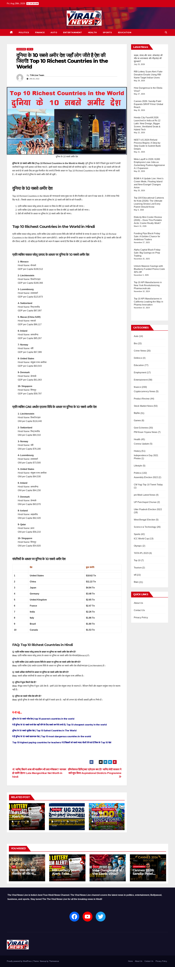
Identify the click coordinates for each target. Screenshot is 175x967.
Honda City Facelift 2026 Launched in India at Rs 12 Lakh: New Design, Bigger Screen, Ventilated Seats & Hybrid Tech (147, 123)
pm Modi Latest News (144, 495)
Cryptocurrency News (144, 391)
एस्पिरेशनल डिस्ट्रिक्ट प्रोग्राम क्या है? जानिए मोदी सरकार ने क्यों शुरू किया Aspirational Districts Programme (94, 771)
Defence (138, 358)
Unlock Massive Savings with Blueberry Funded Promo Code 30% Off (149, 269)
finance (40, 32)
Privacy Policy (141, 617)
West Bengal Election (144, 520)
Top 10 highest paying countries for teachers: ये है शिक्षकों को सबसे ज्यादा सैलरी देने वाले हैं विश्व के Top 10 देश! (61, 742)
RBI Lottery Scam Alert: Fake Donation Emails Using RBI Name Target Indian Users (148, 74)
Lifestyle (138, 466)
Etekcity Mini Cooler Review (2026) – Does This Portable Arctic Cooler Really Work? (148, 220)
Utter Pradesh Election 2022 (148, 509)
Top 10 (29, 49)
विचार (136, 582)
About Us (138, 603)
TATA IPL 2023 (141, 553)
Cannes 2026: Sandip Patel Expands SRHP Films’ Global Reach (148, 104)
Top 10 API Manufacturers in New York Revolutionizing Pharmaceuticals (148, 285)
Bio (135, 343)
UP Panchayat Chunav (145, 502)
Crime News (140, 351)
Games (137, 420)
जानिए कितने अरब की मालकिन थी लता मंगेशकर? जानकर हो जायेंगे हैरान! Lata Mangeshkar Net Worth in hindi (39, 773)
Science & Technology (145, 527)
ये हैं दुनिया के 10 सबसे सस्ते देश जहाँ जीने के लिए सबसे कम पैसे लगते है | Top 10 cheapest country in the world (59, 724)
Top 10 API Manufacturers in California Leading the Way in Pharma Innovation (148, 301)
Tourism (138, 567)
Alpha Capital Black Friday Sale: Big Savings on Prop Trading (147, 253)
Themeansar (54, 961)
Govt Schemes (141, 428)
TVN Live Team (37, 75)
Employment (140, 372)
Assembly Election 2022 (146, 477)
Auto (54, 32)
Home (130, 961)
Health (92, 32)
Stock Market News (143, 406)
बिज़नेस (137, 413)
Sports (107, 32)
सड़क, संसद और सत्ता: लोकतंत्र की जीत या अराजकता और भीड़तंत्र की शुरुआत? (148, 58)
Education (124, 32)
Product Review (142, 399)
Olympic (138, 546)
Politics (24, 32)
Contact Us (139, 610)
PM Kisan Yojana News (145, 432)
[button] (166, 32)
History (137, 451)
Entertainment (72, 32)
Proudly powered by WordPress (19, 961)
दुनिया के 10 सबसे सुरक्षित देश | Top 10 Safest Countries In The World (44, 730)
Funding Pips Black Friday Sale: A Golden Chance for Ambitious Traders (147, 236)
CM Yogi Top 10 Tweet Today (148, 484)
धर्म (135, 575)
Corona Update (141, 444)
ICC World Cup (141, 538)
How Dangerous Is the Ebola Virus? (107, 872)
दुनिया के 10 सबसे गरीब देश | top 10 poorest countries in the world (43, 718)
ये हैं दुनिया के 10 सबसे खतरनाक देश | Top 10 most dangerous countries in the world (51, 736)
